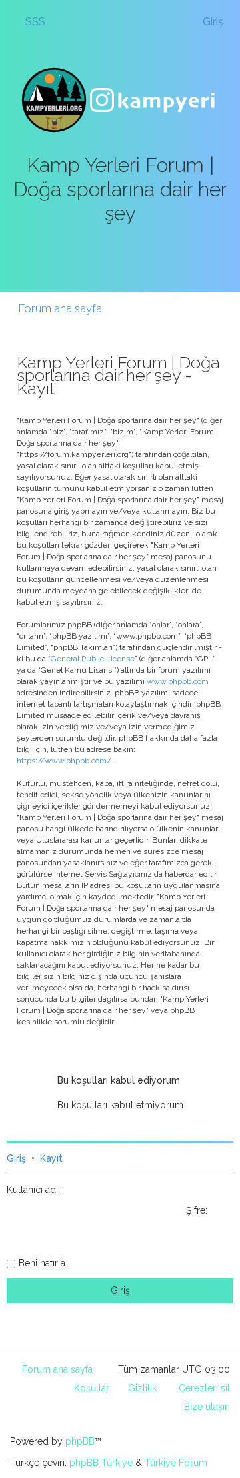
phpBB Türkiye (101, 1462)
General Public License (93, 658)
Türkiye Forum (176, 1462)
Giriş (16, 1158)
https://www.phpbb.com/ (64, 760)
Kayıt (51, 1158)
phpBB (80, 1441)
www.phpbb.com (178, 681)
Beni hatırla (42, 1263)
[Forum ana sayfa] (120, 100)
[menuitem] (29, 21)
